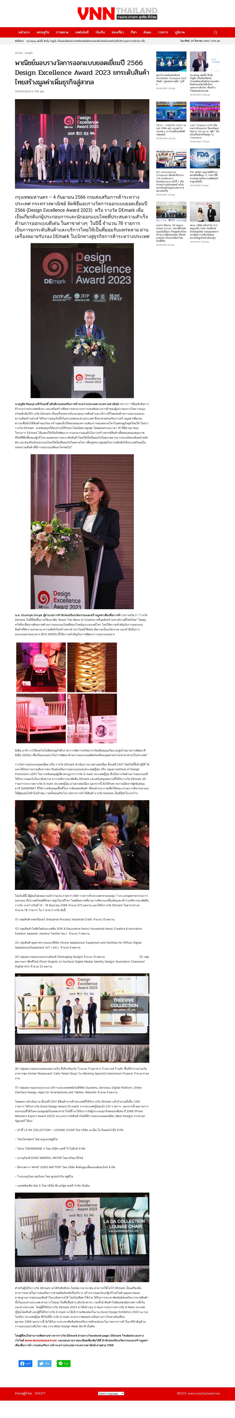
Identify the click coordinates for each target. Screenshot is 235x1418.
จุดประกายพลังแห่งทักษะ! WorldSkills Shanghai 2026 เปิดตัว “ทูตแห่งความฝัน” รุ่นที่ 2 (171, 79)
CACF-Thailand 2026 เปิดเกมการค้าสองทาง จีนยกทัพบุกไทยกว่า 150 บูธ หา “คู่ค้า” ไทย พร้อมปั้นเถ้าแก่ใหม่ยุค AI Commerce (204, 131)
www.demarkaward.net (41, 1340)
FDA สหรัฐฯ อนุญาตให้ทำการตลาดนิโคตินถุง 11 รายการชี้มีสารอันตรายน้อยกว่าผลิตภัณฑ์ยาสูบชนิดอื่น (204, 176)
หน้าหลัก (19, 53)
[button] (215, 32)
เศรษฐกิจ (29, 53)
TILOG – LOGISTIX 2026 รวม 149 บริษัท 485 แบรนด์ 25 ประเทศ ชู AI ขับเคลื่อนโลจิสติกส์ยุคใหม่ (171, 130)
